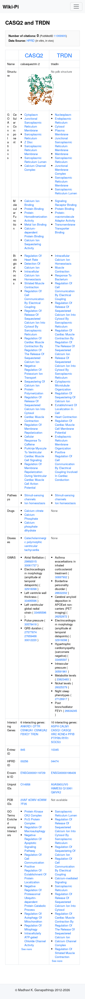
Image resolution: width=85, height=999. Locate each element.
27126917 (61, 699)
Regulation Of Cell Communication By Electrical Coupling (34, 299)
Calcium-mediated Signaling (66, 880)
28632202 (61, 593)
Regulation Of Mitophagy (33, 927)
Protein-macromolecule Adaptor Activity (65, 216)
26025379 (61, 687)
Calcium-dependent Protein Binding (34, 232)
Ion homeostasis (34, 503)
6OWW (41, 800)
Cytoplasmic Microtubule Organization (63, 385)
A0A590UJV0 (59, 784)
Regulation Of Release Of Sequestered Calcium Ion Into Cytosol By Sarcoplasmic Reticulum (34, 322)
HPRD (30, 40)
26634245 (71, 711)
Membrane (61, 154)
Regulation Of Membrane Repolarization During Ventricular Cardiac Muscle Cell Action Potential (35, 476)
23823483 (63, 679)
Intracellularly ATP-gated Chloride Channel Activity (35, 939)
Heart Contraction (66, 417)
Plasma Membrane (61, 132)
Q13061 (68, 788)
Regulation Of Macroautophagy (34, 829)
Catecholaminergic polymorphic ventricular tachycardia (35, 544)
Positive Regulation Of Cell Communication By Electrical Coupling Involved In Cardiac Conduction (66, 466)
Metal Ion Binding (35, 224)
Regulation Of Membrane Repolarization (33, 429)
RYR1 (65, 738)
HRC (54, 734)
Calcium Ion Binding (31, 203)
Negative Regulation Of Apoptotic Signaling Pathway (33, 843)
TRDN (64, 55)
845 (22, 749)
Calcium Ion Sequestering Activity (32, 244)
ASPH (55, 726)
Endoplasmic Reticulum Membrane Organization (63, 442)
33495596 (30, 601)
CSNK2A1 (26, 730)
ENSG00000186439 (63, 773)
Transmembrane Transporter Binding (65, 228)
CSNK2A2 (40, 730)
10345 (55, 749)
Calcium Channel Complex (35, 168)
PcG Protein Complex (32, 821)
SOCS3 (56, 742)
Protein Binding (34, 209)
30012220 (30, 640)
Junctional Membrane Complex (61, 170)
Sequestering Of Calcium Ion (34, 383)
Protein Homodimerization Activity (35, 216)
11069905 (60, 36)
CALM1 (64, 726)
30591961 (61, 671)
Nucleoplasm (63, 114)
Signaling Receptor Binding (65, 203)
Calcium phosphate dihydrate (30, 526)
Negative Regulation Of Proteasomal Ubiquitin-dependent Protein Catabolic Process (35, 898)
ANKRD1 (26, 726)
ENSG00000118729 (32, 773)
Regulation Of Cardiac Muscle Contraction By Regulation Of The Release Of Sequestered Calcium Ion (34, 350)
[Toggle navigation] (76, 6)
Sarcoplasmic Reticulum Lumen (35, 160)
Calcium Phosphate (31, 516)
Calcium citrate (33, 511)
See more (26, 949)
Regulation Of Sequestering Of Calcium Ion (65, 397)
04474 (55, 761)
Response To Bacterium (63, 277)
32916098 (30, 589)
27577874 (30, 632)
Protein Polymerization (33, 391)
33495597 (61, 659)
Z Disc (28, 142)
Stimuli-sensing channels (34, 497)
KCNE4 (62, 734)
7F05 (23, 804)
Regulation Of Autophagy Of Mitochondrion (33, 917)
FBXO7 (25, 734)
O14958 (25, 784)
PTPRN (56, 738)
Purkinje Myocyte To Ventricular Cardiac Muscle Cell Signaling (35, 454)
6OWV (32, 800)
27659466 (30, 636)
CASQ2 (34, 55)
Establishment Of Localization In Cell (66, 409)
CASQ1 (56, 730)
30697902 (61, 577)
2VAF (23, 800)
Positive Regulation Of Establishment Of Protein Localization (35, 874)
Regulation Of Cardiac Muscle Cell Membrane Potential (65, 427)
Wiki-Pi (11, 6)
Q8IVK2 (56, 792)
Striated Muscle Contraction (34, 285)
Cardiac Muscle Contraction (34, 419)
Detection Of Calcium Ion (32, 265)
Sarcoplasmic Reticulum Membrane (33, 150)
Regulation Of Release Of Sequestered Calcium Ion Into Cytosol (34, 405)
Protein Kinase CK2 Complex (33, 813)
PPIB (71, 734)
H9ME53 (56, 788)
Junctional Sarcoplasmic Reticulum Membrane (33, 124)
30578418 (30, 624)
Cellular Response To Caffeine (32, 440)
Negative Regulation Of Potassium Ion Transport (33, 372)
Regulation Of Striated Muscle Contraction (65, 953)
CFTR (36, 726)
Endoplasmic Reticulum (63, 120)
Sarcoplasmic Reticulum (33, 136)
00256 (24, 761)
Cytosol (60, 126)
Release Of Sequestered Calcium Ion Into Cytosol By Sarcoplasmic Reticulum (65, 368)
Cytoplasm (31, 114)
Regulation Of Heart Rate (33, 258)
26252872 (61, 616)
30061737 (30, 565)
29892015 (30, 561)
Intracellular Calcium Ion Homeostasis (32, 275)
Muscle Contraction (62, 269)
